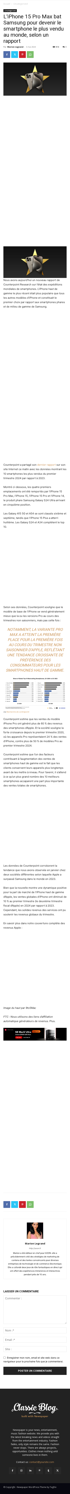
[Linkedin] (30, 1470)
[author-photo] (35, 1238)
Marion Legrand (15, 47)
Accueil (6, 3)
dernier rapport (46, 464)
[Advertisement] (35, 135)
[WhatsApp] (30, 54)
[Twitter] (14, 54)
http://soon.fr (35, 1248)
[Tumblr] (48, 1470)
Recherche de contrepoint (17, 712)
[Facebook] (6, 54)
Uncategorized (20, 3)
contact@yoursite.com (41, 1462)
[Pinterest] (22, 54)
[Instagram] (21, 1470)
